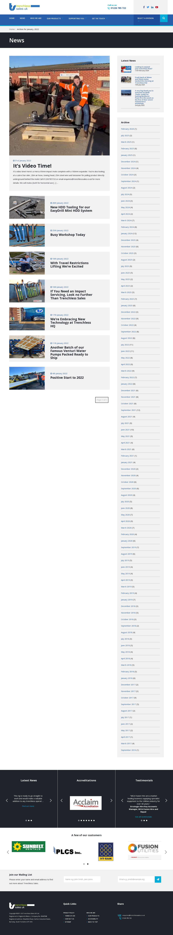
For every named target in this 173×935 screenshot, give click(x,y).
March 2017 (126, 743)
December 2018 (128, 606)
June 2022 (125, 351)
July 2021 (125, 423)
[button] (164, 18)
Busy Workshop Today (67, 234)
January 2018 (126, 678)
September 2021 (128, 410)
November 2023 (128, 246)
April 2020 (125, 521)
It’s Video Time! (32, 165)
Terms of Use (70, 916)
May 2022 (125, 357)
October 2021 (127, 403)
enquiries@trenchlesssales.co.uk (133, 915)
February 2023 (127, 299)
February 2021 (127, 455)
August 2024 (126, 187)
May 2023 (125, 279)
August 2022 (126, 338)
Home (12, 18)
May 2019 (125, 573)
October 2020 (127, 482)
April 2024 (125, 214)
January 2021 (126, 462)
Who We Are (36, 18)
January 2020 (126, 541)
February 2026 (127, 129)
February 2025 (127, 148)
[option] (28, 846)
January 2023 (126, 305)
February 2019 (127, 593)
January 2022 (126, 384)
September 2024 (128, 181)
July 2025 (125, 135)
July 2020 (125, 501)
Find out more (28, 806)
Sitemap (68, 922)
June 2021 (125, 429)
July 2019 (125, 560)
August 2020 (126, 495)
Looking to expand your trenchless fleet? (143, 68)
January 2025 (126, 155)
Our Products (93, 916)
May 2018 (125, 652)
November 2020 (128, 475)
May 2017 (125, 730)
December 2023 (128, 240)
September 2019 (128, 547)
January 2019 (126, 599)
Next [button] (165, 852)
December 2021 (128, 390)
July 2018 (125, 639)
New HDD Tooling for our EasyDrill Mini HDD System (71, 209)
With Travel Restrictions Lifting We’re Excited (69, 265)
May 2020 (125, 514)
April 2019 (125, 580)
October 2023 (127, 253)
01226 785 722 (118, 8)
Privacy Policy (68, 913)
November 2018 (128, 612)
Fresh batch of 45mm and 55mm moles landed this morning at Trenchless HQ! (144, 80)
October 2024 (127, 174)
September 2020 (128, 488)
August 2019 (126, 554)
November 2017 (128, 691)
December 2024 (128, 161)
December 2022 (128, 312)
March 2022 (126, 370)
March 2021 (126, 449)
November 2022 (128, 318)
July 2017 (125, 717)
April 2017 (125, 737)
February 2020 (127, 534)
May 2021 (125, 436)
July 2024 (125, 194)
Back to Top (93, 922)
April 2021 (125, 442)
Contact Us (69, 919)
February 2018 (127, 671)
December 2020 (128, 469)
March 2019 (126, 586)
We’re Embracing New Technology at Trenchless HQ (70, 322)
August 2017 (126, 710)
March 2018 (126, 665)
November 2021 (128, 397)
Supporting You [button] (77, 18)
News (22, 18)
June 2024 (125, 201)
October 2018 (127, 619)
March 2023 (126, 292)
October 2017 (127, 697)
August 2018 (126, 632)
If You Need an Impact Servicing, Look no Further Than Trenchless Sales (71, 294)
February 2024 (127, 227)
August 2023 (126, 259)
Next (50, 800)
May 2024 (125, 207)
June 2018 (125, 645)
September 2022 (128, 331)
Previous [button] (8, 852)
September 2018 (128, 625)
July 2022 (125, 344)
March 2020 (126, 527)
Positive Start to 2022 (67, 377)
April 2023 (125, 286)
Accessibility (93, 919)
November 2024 (128, 168)
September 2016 (128, 750)
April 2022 (125, 364)
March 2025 (126, 142)
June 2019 (125, 567)
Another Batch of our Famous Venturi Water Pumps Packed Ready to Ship (69, 352)
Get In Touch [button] (98, 18)
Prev (7, 800)
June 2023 (125, 272)
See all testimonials (143, 816)
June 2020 (125, 508)
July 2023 (125, 266)
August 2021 (126, 416)
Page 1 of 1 (102, 400)
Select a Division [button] (145, 18)
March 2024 (126, 220)
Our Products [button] (54, 18)
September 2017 (128, 704)
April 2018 (125, 658)
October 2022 (127, 325)
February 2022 (127, 377)
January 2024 (126, 233)
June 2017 (125, 724)
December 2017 (128, 684)
